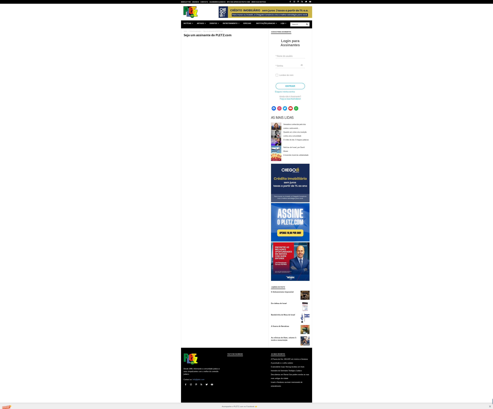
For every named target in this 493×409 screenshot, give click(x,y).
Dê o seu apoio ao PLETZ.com (238, 2)
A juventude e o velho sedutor (282, 363)
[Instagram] (294, 2)
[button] (246, 406)
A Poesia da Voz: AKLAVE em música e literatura (289, 359)
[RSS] (302, 2)
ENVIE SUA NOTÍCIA (259, 2)
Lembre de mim (286, 75)
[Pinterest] (298, 2)
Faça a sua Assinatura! (290, 99)
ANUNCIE (195, 2)
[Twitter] (306, 2)
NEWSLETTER (186, 2)
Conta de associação (195, 31)
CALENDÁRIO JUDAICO (217, 2)
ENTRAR (290, 86)
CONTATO (204, 2)
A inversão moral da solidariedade (295, 155)
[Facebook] (290, 2)
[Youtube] (310, 2)
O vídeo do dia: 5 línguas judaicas (296, 140)
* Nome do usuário (284, 56)
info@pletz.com (198, 379)
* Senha (279, 66)
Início (185, 31)
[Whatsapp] (296, 108)
